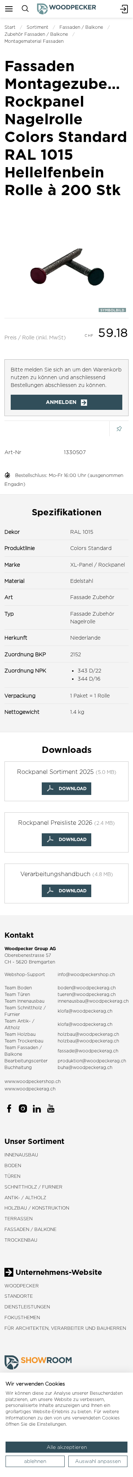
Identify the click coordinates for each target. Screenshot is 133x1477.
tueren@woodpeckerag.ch (87, 994)
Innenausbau (21, 1154)
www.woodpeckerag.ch (29, 1088)
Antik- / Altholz (25, 1197)
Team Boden (18, 987)
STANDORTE (18, 1296)
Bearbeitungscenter (26, 1060)
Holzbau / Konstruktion (36, 1208)
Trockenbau (20, 1240)
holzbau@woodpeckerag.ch (88, 1034)
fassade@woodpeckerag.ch (88, 1050)
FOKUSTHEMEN (22, 1317)
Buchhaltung (18, 1067)
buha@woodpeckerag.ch (85, 1067)
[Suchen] (25, 8)
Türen (12, 1176)
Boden (12, 1165)
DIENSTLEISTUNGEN (27, 1306)
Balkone (13, 1054)
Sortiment (37, 27)
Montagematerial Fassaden (34, 41)
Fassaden (27, 1047)
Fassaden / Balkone (81, 27)
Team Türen (17, 994)
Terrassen (18, 1218)
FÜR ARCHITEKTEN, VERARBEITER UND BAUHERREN (65, 1328)
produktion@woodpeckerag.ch (92, 1060)
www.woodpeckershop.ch (32, 1081)
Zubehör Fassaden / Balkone (36, 34)
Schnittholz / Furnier (33, 1186)
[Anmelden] (124, 9)
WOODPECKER (21, 1285)
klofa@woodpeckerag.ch (85, 1011)
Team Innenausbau (24, 1001)
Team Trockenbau (23, 1040)
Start (10, 27)
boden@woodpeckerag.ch (87, 987)
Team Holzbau (19, 1034)
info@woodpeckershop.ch (86, 974)
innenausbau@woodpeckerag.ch (93, 1001)
